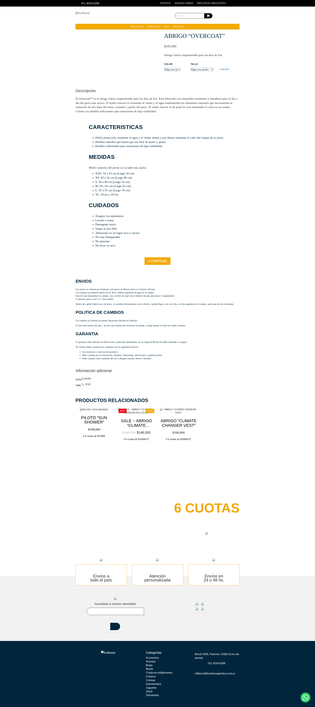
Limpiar (224, 69)
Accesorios (152, 657)
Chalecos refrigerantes (159, 672)
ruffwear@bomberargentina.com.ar (215, 673)
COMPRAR (157, 261)
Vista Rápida (98, 427)
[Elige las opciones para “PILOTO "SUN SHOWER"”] (94, 443)
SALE (166, 26)
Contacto (178, 26)
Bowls (149, 669)
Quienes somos (184, 3)
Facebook (232, 3)
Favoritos (220, 15)
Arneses (151, 661)
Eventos (165, 3)
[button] (89, 427)
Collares (151, 676)
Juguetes (151, 687)
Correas (150, 680)
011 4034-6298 (90, 3)
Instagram (237, 3)
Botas (149, 665)
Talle (194, 64)
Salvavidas (152, 695)
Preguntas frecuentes (211, 3)
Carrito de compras (231, 15)
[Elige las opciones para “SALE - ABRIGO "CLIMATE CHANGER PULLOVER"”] (136, 443)
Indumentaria (153, 684)
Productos (137, 26)
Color (168, 64)
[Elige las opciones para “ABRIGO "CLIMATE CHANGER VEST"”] (179, 443)
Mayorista (153, 26)
